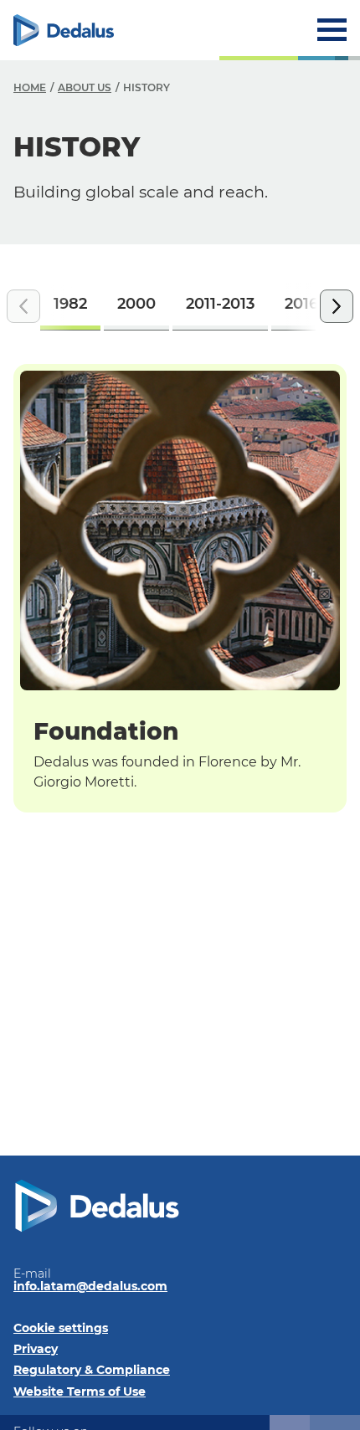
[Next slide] (336, 306)
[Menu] (332, 29)
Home (29, 87)
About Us (84, 87)
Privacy (35, 1348)
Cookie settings (60, 1327)
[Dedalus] (63, 30)
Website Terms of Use (79, 1391)
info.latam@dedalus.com (90, 1286)
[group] (70, 307)
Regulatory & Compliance (91, 1369)
